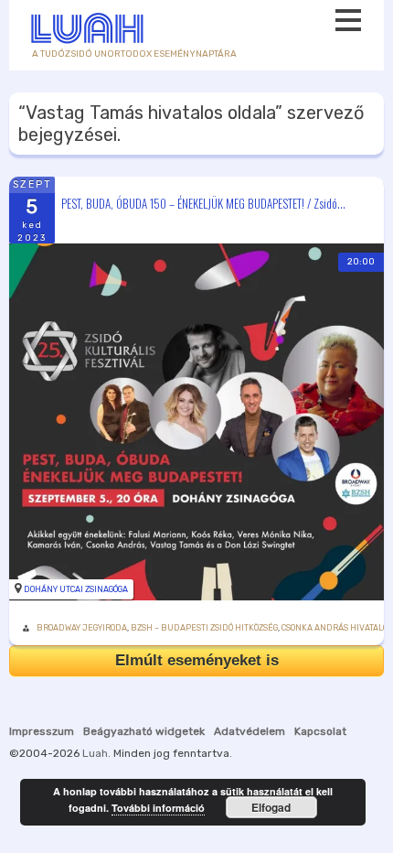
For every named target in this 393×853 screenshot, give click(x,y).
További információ (158, 808)
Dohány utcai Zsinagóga (76, 589)
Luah (95, 753)
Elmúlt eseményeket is (197, 660)
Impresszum (41, 731)
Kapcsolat (320, 731)
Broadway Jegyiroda (82, 627)
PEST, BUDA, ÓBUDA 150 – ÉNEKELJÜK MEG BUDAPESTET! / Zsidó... (203, 202)
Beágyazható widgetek (144, 731)
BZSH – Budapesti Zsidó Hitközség (204, 627)
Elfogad (271, 807)
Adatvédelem (249, 731)
